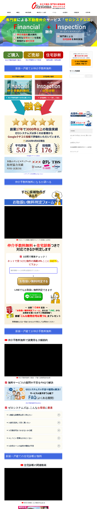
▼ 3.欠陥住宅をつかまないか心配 (32, 430)
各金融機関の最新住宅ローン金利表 (81, 147)
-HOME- (72, 131)
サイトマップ (74, 151)
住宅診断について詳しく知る (49, 98)
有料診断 (57, 60)
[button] (7, 31)
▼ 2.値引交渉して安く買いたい (32, 422)
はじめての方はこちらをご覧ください (81, 137)
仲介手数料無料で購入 (13, 60)
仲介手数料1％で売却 (33, 60)
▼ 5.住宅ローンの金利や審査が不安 (32, 446)
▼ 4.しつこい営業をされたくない (32, 438)
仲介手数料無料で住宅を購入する (19, 98)
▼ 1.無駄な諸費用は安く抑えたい (32, 415)
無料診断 (49, 60)
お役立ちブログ (75, 142)
